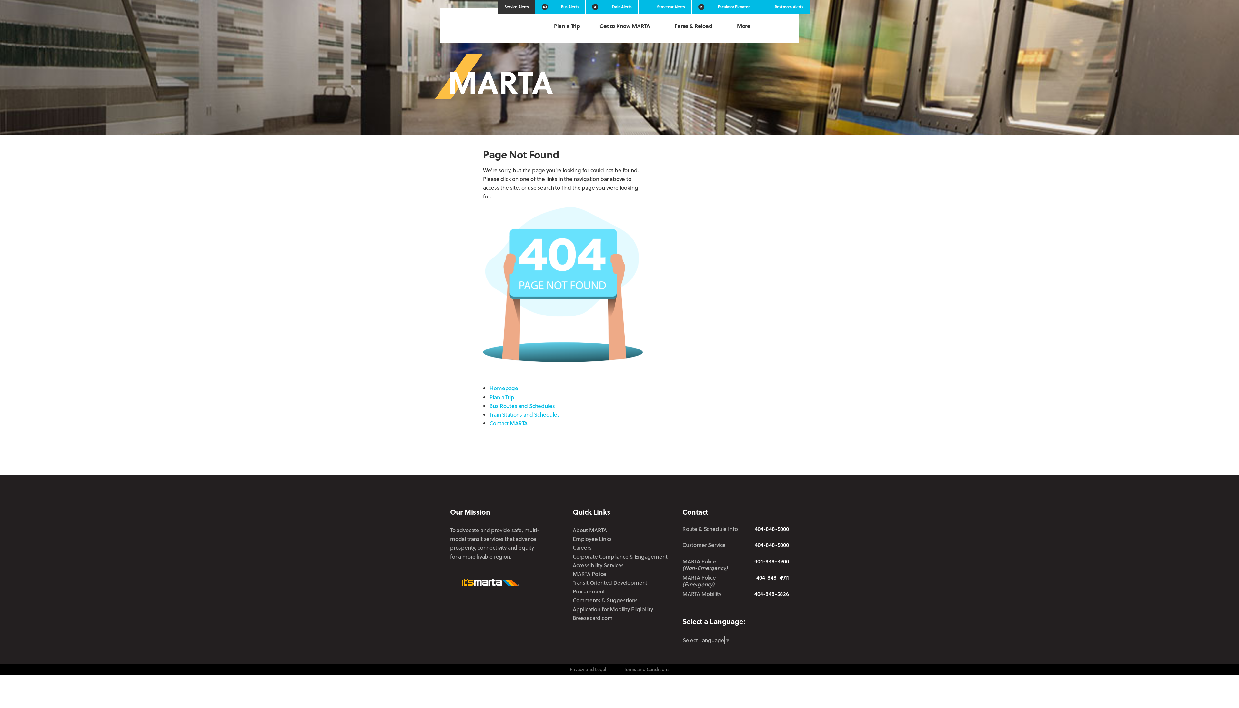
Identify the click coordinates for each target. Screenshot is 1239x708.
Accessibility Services (598, 565)
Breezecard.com (593, 618)
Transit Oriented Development (610, 583)
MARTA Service (708, 609)
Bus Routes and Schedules (522, 406)
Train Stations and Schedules (524, 414)
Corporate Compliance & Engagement (620, 556)
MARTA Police (589, 574)
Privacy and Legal (588, 669)
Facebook (726, 609)
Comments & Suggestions (605, 600)
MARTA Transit (687, 609)
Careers (582, 547)
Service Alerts (516, 7)
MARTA (484, 27)
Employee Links (592, 539)
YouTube (784, 609)
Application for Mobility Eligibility (613, 609)
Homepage (503, 388)
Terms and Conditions (646, 669)
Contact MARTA (508, 423)
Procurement (589, 591)
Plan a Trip (567, 26)
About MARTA (590, 530)
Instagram (743, 609)
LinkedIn (763, 609)
